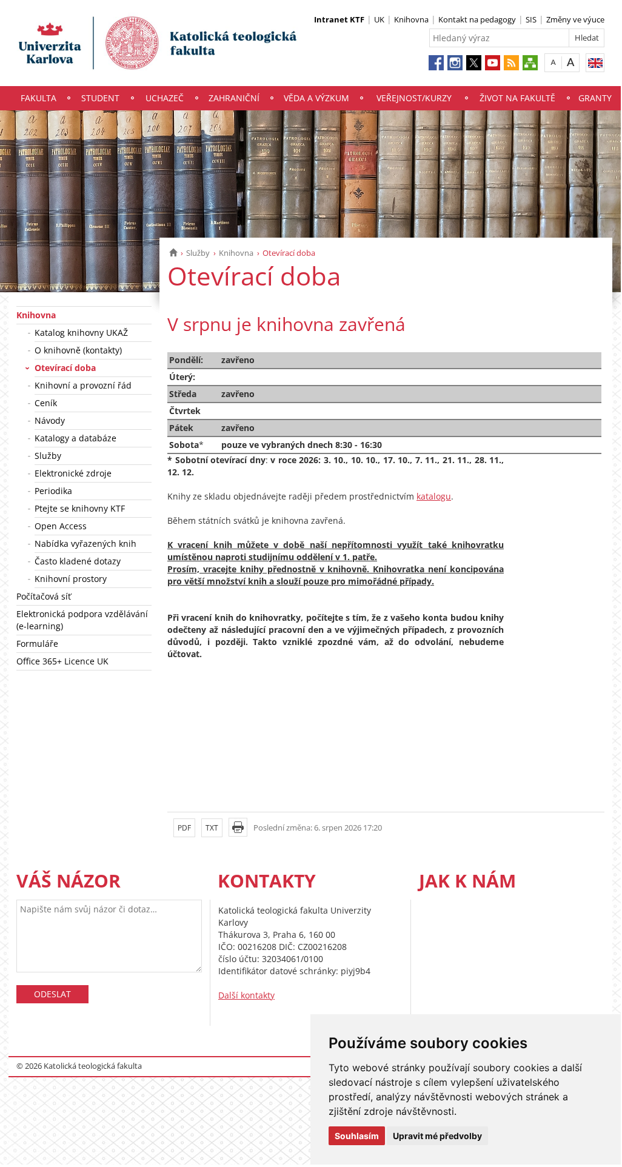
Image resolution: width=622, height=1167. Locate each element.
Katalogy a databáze (75, 438)
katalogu (433, 496)
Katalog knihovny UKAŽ (81, 332)
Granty (595, 98)
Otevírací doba (65, 367)
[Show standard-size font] (553, 62)
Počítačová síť (43, 596)
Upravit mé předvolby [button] (437, 1136)
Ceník (46, 403)
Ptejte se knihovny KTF (80, 508)
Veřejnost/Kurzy (414, 98)
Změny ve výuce (575, 19)
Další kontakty (246, 995)
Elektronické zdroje (73, 473)
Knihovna (411, 19)
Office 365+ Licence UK (62, 661)
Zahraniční (234, 98)
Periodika (53, 491)
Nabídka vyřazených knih (85, 543)
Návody (50, 420)
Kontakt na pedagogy (477, 19)
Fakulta (38, 98)
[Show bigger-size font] (571, 62)
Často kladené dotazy (78, 561)
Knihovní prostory (71, 578)
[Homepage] (173, 252)
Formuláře (37, 643)
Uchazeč (164, 98)
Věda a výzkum (316, 98)
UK (379, 19)
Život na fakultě (517, 98)
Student (100, 98)
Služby (198, 252)
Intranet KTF (339, 19)
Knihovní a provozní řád (83, 385)
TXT (212, 828)
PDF (184, 828)
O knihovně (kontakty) (78, 350)
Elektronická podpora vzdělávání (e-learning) (82, 620)
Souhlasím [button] (357, 1136)
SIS (531, 19)
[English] (595, 62)
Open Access (61, 526)
